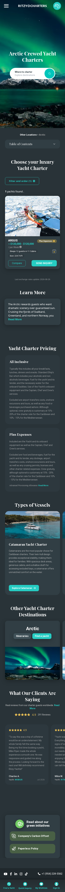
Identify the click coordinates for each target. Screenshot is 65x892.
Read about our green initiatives (38, 823)
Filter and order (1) (20, 181)
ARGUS (13, 240)
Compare (17, 263)
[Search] (49, 73)
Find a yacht (42, 636)
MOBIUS (18, 780)
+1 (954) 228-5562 (52, 873)
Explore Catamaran (22, 588)
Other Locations (28, 135)
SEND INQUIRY (44, 263)
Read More (15, 319)
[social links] (5, 873)
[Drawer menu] (6, 6)
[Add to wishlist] (54, 201)
